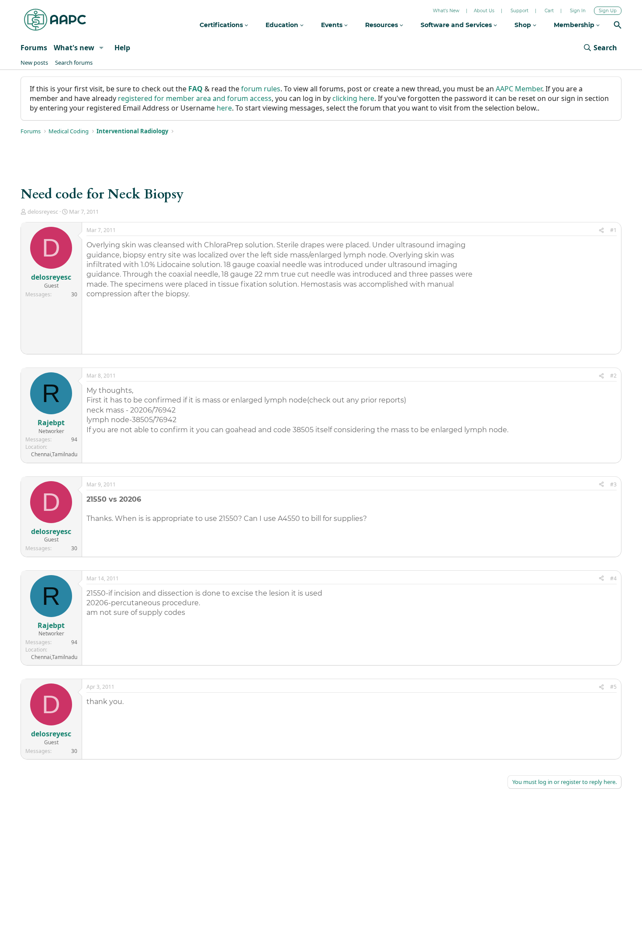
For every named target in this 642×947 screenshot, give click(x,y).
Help (122, 47)
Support (519, 11)
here (224, 108)
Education (283, 25)
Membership (575, 25)
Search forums (74, 62)
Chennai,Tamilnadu (54, 454)
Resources (382, 25)
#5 (613, 686)
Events (332, 25)
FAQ (195, 89)
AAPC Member (519, 89)
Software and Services (457, 25)
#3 (613, 484)
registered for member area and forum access (195, 98)
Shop (523, 25)
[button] (101, 47)
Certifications (222, 25)
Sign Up (608, 11)
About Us (484, 11)
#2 (613, 375)
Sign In (578, 11)
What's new (74, 47)
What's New (446, 11)
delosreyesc (43, 211)
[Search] (617, 26)
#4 (613, 578)
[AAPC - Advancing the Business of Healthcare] (55, 20)
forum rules (260, 89)
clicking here (353, 98)
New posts (34, 62)
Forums (34, 47)
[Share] (601, 230)
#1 (613, 230)
